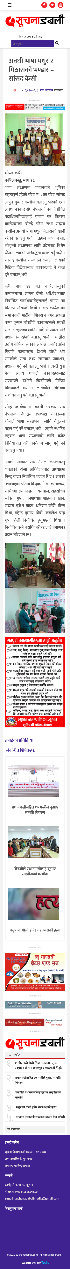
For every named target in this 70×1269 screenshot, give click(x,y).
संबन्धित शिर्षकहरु (20, 750)
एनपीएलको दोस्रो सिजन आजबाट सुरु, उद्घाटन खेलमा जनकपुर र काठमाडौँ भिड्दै (38, 1066)
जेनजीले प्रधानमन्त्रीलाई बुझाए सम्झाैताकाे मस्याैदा (35, 871)
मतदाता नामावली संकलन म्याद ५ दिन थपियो (40, 1117)
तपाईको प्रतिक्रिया (19, 740)
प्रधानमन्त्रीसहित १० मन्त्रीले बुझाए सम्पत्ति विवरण (35, 810)
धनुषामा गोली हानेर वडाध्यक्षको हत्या (35, 930)
